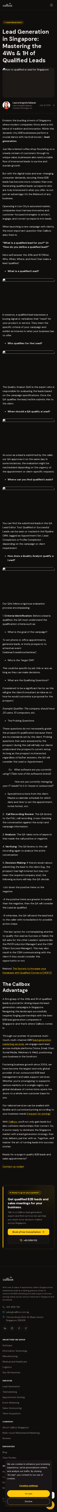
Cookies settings (28, 1485)
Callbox (13, 1121)
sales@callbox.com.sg (17, 1312)
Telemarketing (10, 1391)
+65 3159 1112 (30, 1240)
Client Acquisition (12, 1413)
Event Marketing (11, 1402)
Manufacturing (10, 1356)
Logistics (7, 1367)
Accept (28, 1493)
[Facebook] (19, 1328)
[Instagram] (12, 1328)
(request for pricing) (38, 1113)
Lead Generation (11, 1386)
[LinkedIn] (5, 1328)
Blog (5, 1452)
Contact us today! (13, 1166)
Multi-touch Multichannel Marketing (21, 1432)
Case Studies (9, 1457)
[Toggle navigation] (51, 5)
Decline (28, 1501)
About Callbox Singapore (16, 1427)
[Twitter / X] (25, 1328)
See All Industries (11, 1372)
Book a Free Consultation (27, 1231)
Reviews (7, 1438)
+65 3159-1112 (13, 1307)
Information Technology (15, 1350)
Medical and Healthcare (15, 1361)
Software (7, 1345)
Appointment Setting (14, 1397)
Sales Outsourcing (12, 1408)
